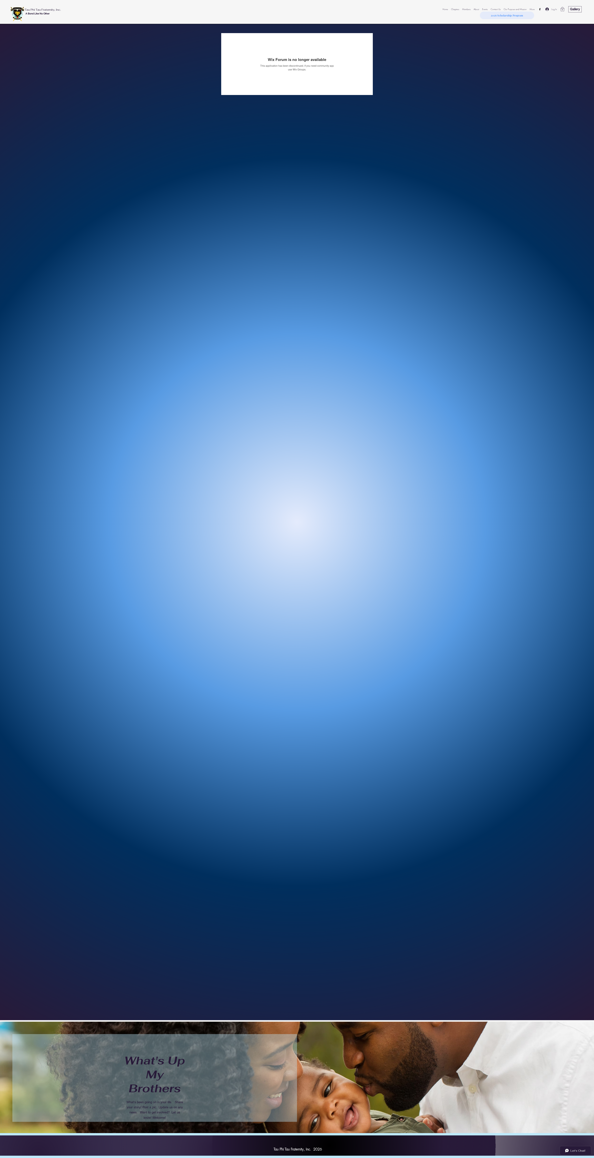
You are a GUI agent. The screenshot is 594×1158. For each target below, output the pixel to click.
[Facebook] (539, 9)
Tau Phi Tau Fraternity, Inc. (43, 9)
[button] (562, 9)
